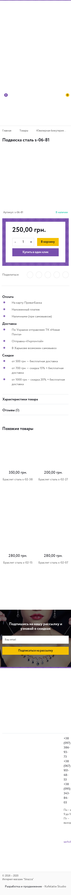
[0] (4, 109)
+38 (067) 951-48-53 (67, 770)
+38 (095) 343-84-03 (67, 793)
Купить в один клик (35, 252)
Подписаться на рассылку (35, 650)
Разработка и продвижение (23, 886)
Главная (6, 131)
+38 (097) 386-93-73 (67, 747)
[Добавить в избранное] (34, 166)
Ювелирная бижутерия (50, 131)
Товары (24, 131)
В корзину (48, 242)
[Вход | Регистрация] (66, 78)
